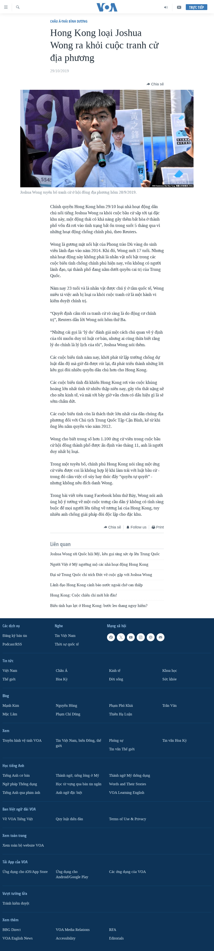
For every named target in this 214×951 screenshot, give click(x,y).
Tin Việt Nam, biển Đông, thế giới (78, 743)
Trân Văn (169, 705)
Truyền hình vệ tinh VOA (22, 740)
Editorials (116, 938)
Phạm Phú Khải (121, 705)
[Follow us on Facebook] (111, 637)
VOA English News (18, 938)
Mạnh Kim (11, 705)
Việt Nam (10, 670)
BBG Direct (12, 929)
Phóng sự (116, 740)
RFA (112, 929)
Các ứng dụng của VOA (127, 871)
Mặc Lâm (10, 714)
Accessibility (65, 938)
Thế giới (9, 679)
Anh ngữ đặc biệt (69, 792)
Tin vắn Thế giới (122, 749)
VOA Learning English (126, 792)
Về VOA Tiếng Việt (18, 819)
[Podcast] (151, 637)
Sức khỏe (169, 679)
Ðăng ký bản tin (15, 635)
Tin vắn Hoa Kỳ (174, 740)
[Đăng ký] (160, 637)
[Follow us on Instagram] (141, 637)
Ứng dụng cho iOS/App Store (25, 871)
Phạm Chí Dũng (68, 714)
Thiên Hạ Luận (120, 714)
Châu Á (62, 670)
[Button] (155, 84)
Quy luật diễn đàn (69, 819)
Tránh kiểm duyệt (16, 903)
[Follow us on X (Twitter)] (121, 637)
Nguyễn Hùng (66, 705)
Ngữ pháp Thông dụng (20, 784)
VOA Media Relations (73, 929)
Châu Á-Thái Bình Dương (68, 21)
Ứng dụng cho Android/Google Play (72, 874)
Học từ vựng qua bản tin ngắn (78, 784)
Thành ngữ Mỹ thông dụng (129, 775)
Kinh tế (114, 670)
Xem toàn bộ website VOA (23, 845)
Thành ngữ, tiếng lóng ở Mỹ (77, 775)
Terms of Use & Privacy (127, 819)
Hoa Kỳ (62, 679)
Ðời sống (116, 679)
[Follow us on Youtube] (131, 637)
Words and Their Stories (127, 784)
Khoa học (169, 670)
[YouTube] (179, 7)
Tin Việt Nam (65, 635)
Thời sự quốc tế (67, 644)
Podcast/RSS (12, 644)
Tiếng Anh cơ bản (16, 775)
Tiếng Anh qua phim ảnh (21, 792)
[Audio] (166, 7)
